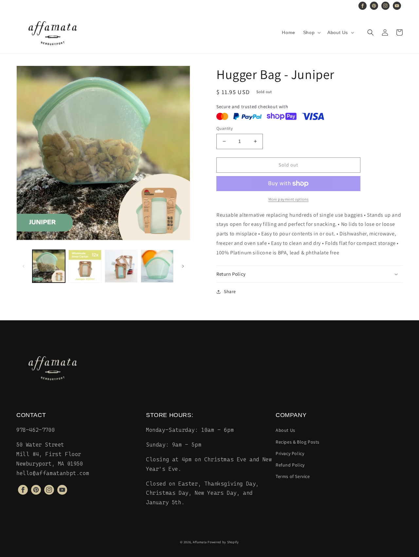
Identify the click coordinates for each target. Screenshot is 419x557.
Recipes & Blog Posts (297, 442)
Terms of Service (293, 476)
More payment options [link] (288, 199)
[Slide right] (183, 266)
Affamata (200, 542)
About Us (285, 430)
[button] (311, 32)
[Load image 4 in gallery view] (157, 266)
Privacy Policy (290, 453)
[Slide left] (23, 266)
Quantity (224, 128)
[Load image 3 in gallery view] (121, 266)
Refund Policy (290, 465)
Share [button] (230, 291)
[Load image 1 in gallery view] (48, 266)
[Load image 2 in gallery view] (84, 266)
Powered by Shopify (223, 542)
